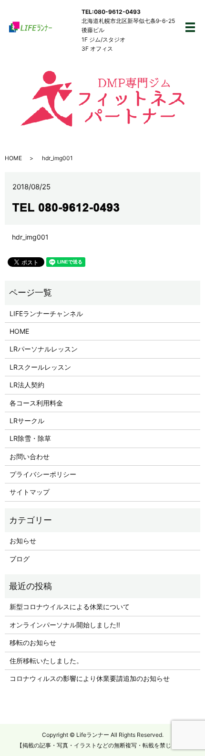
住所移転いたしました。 (46, 661)
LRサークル (27, 420)
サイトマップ (30, 492)
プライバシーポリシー (43, 474)
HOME (13, 158)
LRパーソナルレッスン (44, 349)
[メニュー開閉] (190, 27)
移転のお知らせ (33, 642)
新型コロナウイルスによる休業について (70, 607)
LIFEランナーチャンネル (46, 313)
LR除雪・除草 (30, 438)
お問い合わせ (30, 456)
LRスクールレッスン (40, 367)
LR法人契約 (27, 385)
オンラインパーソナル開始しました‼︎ (65, 625)
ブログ (20, 559)
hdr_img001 (30, 237)
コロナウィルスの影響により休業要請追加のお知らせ (90, 678)
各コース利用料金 (36, 403)
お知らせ (23, 541)
